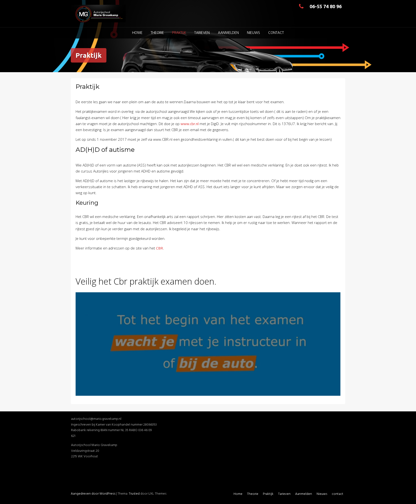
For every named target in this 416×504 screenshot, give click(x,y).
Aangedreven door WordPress (93, 494)
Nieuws (253, 33)
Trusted (134, 494)
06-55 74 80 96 (326, 6)
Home (137, 33)
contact (276, 33)
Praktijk (179, 33)
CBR (159, 248)
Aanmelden (228, 33)
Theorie (157, 33)
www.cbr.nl (190, 123)
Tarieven (202, 33)
